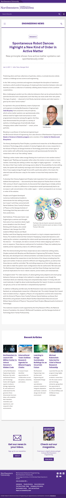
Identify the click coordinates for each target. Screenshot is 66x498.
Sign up (17, 456)
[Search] (59, 14)
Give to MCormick (39, 484)
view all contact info (21, 481)
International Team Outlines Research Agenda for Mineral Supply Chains (24, 361)
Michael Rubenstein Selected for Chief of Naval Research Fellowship (55, 361)
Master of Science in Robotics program (16, 137)
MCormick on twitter (57, 473)
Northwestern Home (21, 488)
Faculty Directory (28, 484)
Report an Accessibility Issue (23, 490)
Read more (48, 459)
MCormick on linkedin (63, 473)
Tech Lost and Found (33, 488)
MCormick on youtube (60, 476)
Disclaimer (53, 495)
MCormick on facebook (60, 473)
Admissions (19, 484)
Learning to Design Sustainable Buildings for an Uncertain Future (40, 361)
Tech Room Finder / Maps (22, 486)
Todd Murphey (8, 110)
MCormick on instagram (57, 476)
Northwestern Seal (8, 476)
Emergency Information (37, 486)
